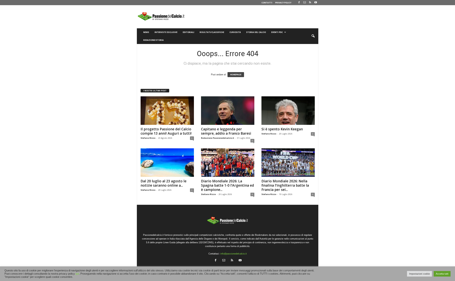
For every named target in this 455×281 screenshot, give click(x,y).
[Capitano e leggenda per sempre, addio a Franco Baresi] (227, 110)
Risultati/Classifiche (212, 32)
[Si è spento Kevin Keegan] (288, 110)
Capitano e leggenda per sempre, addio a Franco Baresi (226, 131)
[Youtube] (316, 2)
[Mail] (305, 2)
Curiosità (235, 32)
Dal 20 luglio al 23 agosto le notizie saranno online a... (163, 183)
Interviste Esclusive (165, 32)
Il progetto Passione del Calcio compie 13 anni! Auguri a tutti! (166, 131)
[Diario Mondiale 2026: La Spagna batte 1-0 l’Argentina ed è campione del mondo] (227, 162)
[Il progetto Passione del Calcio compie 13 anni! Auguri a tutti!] (167, 110)
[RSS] (310, 2)
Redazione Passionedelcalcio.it (217, 138)
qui (77, 273)
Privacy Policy (283, 2)
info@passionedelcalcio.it (233, 253)
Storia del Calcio (256, 32)
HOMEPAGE (235, 75)
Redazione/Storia (153, 40)
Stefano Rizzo (148, 138)
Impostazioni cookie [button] (419, 273)
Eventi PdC (277, 32)
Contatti (266, 2)
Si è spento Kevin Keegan (282, 129)
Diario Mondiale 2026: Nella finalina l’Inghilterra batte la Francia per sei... (285, 185)
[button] (313, 36)
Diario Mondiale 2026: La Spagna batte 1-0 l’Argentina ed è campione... (227, 185)
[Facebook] (299, 2)
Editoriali (188, 32)
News (146, 32)
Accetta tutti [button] (442, 273)
